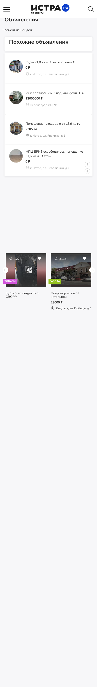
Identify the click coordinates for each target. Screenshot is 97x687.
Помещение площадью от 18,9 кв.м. (52, 124)
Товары (10, 281)
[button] (9, 9)
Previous (87, 164)
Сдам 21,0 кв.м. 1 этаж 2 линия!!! (49, 62)
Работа (55, 281)
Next (87, 171)
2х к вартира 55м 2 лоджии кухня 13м (54, 93)
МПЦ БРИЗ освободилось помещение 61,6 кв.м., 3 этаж (54, 153)
